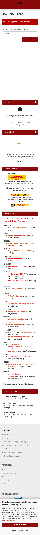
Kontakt (6, 438)
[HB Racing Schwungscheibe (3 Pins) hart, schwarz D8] (20, 109)
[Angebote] (36, 102)
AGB (5, 449)
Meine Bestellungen (11, 473)
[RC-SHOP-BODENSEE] (20, 4)
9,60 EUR (20, 161)
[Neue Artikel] (36, 132)
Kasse (6, 484)
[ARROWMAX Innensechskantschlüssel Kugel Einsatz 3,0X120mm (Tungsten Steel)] (20, 143)
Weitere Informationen (20, 530)
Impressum (8, 434)
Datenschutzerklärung (9, 520)
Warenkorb (7, 480)
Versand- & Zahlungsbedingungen (16, 442)
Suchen (30, 39)
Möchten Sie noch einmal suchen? (15, 30)
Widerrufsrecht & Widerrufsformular (16, 445)
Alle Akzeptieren (20, 525)
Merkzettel (7, 477)
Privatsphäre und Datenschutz (14, 452)
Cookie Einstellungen (11, 456)
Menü (3, 3)
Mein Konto (8, 470)
